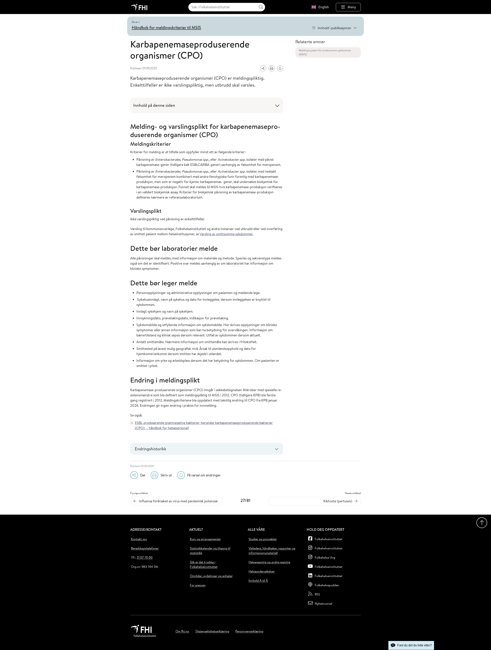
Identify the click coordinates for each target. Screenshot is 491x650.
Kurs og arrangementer (205, 539)
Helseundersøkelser (262, 571)
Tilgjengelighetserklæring (212, 631)
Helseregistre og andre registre (269, 562)
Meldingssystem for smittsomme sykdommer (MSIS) (325, 52)
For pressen (198, 585)
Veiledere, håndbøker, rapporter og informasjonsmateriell (272, 550)
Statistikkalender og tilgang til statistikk (210, 550)
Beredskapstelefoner (145, 548)
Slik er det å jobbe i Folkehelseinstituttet (203, 564)
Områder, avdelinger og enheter (211, 576)
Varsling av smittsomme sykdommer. (226, 234)
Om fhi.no (182, 631)
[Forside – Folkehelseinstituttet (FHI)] (139, 7)
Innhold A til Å (258, 580)
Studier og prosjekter (263, 539)
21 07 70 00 (144, 557)
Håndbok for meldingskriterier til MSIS (166, 27)
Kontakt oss (139, 539)
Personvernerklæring (249, 631)
